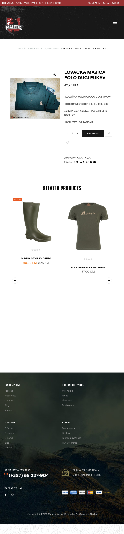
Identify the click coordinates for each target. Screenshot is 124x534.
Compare (108, 133)
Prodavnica (10, 395)
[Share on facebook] (74, 162)
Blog (7, 405)
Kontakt (9, 410)
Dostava (66, 432)
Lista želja (67, 400)
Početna (9, 390)
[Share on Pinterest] (91, 162)
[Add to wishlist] (67, 142)
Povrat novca (68, 428)
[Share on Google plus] (87, 162)
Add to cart (93, 133)
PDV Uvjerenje (69, 442)
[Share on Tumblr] (83, 162)
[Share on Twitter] (77, 162)
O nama (9, 400)
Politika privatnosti (71, 437)
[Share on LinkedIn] (80, 162)
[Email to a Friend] (94, 162)
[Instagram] (12, 494)
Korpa (65, 395)
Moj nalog (67, 390)
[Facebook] (6, 494)
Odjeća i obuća (84, 158)
